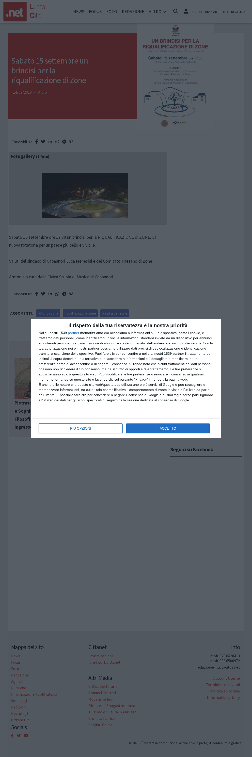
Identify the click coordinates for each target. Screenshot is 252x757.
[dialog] (126, 378)
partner (73, 333)
